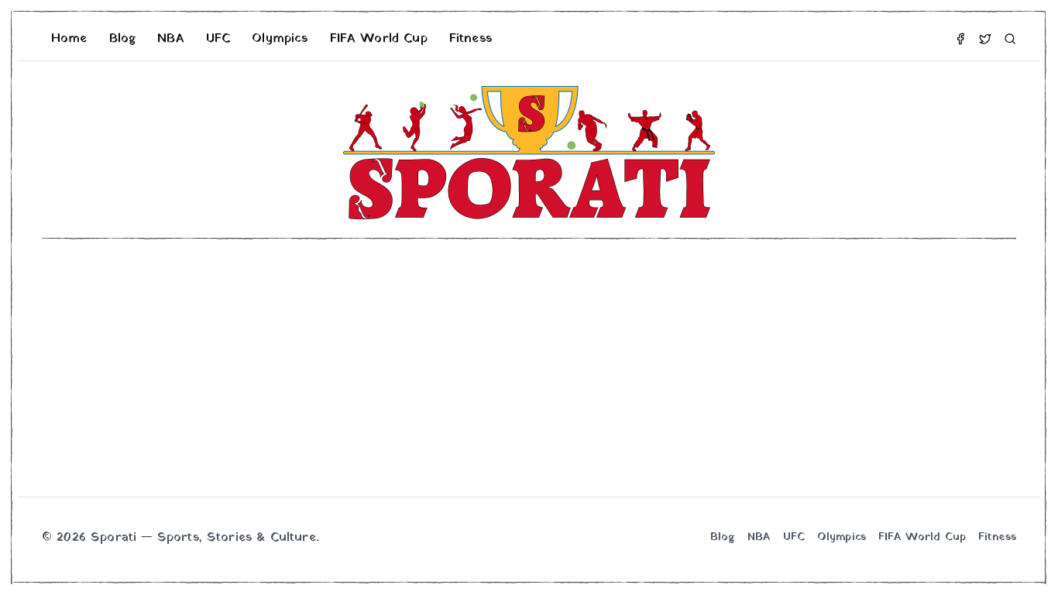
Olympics (279, 38)
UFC (218, 38)
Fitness (470, 38)
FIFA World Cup (379, 38)
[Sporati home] (529, 152)
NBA (170, 38)
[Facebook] (960, 39)
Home (69, 38)
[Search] (1010, 39)
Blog (122, 38)
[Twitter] (985, 39)
